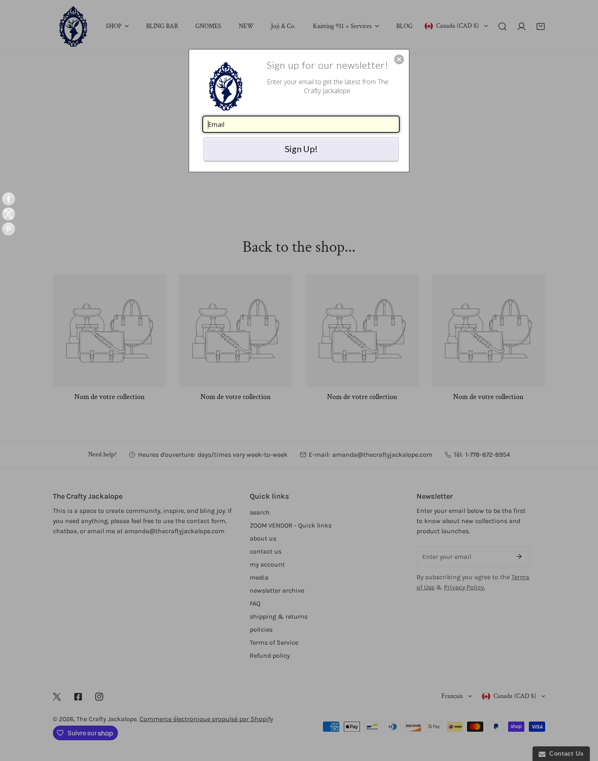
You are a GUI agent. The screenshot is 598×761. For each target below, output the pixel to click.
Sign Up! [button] (301, 148)
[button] (399, 59)
